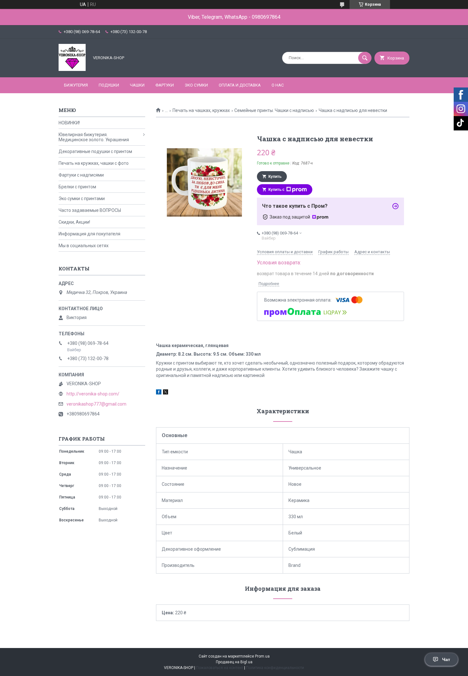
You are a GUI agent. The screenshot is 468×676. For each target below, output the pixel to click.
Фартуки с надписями (81, 175)
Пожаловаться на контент (219, 668)
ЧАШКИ (137, 85)
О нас (278, 85)
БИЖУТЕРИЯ (76, 85)
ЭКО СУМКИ (196, 85)
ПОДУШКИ (109, 85)
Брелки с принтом (77, 186)
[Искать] (365, 58)
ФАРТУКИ (164, 85)
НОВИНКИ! (69, 122)
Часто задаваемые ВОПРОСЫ (90, 210)
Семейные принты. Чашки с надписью (274, 110)
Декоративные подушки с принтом (95, 151)
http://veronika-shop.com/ (93, 393)
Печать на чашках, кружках (201, 110)
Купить (274, 176)
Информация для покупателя (89, 233)
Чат (446, 659)
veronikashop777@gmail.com (96, 404)
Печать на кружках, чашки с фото (94, 163)
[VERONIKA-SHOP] (72, 69)
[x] (165, 392)
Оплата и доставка (240, 85)
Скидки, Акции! (74, 222)
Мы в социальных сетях (84, 245)
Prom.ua (262, 656)
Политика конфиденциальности (275, 668)
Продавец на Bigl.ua (234, 662)
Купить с (276, 189)
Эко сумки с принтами (82, 198)
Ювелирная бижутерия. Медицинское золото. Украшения (94, 137)
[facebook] (158, 392)
